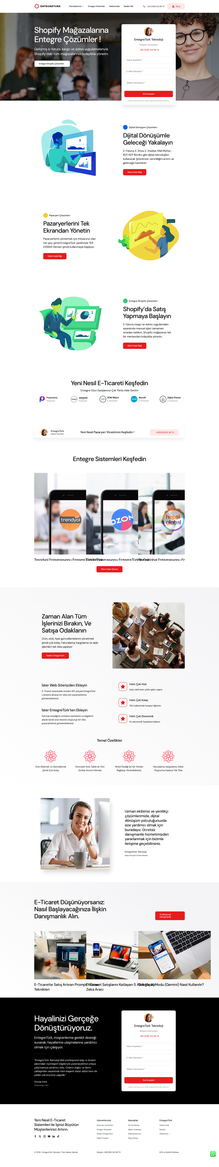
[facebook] (35, 1136)
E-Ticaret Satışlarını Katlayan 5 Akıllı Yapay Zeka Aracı (120, 987)
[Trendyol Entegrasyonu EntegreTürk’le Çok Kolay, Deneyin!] (70, 514)
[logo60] (47, 4)
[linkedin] (53, 1136)
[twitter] (40, 1136)
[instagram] (44, 1136)
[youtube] (49, 1136)
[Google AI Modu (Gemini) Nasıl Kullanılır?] (174, 955)
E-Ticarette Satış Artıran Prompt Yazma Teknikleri (66, 987)
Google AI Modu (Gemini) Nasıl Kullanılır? (171, 984)
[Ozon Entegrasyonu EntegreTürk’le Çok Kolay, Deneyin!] (122, 514)
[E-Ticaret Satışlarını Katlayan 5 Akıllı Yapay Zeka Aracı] (122, 955)
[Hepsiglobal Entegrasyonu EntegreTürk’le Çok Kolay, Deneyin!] (174, 514)
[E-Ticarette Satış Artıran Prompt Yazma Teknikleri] (70, 955)
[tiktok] (58, 1136)
